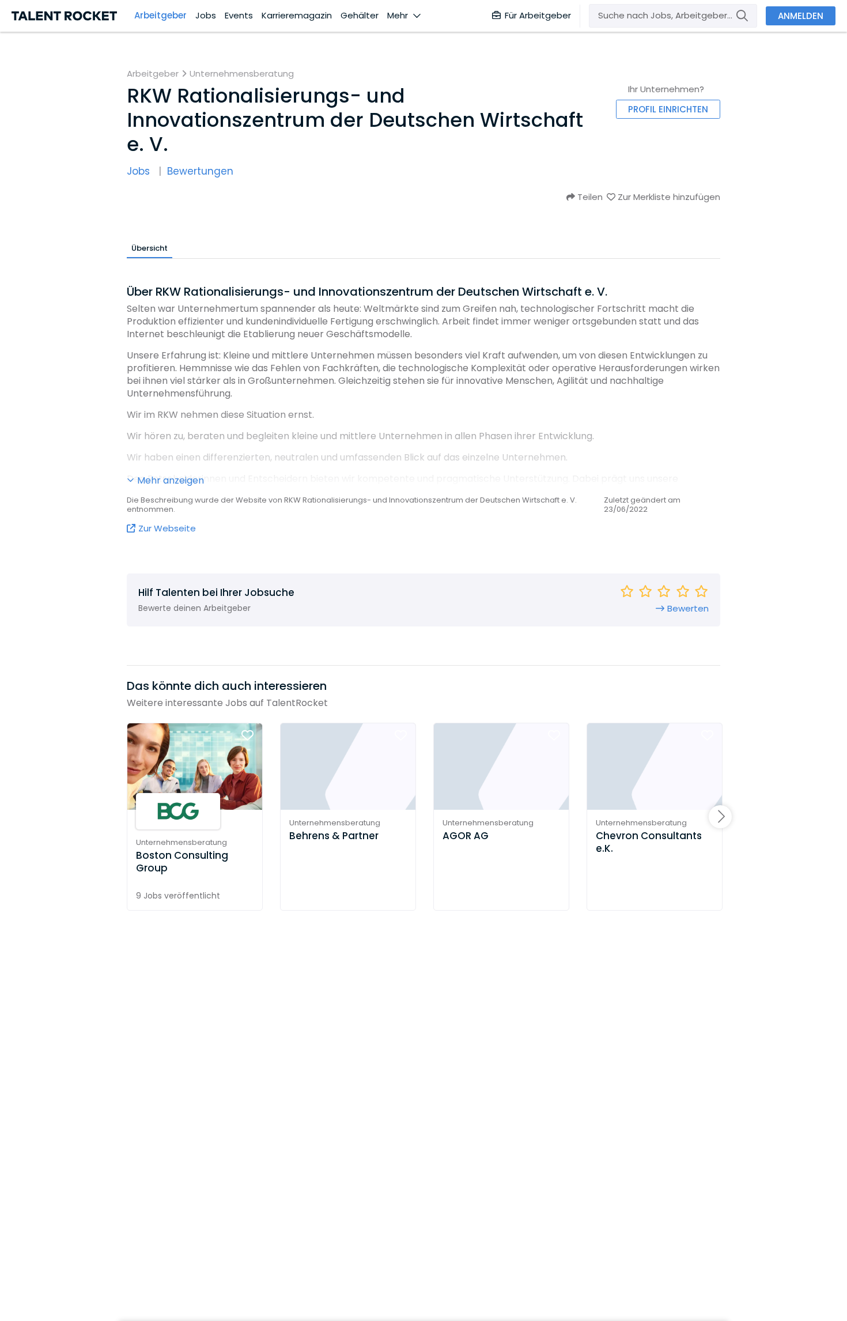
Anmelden (800, 16)
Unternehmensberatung (242, 74)
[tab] (149, 247)
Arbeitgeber (160, 15)
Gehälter (360, 15)
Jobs (205, 15)
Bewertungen (200, 171)
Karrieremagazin (297, 15)
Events (239, 15)
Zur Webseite (167, 528)
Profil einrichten (668, 109)
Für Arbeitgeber (538, 15)
